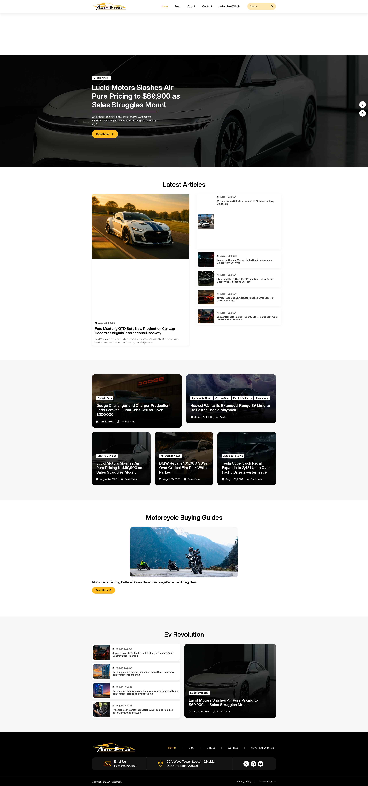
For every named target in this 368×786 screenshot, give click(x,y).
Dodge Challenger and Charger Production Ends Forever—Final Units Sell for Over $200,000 (132, 410)
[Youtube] (260, 764)
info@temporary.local (125, 766)
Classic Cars (105, 398)
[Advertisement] (86, 34)
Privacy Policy (243, 781)
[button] (362, 113)
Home (164, 6)
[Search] (272, 6)
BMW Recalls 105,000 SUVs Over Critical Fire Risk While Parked (183, 467)
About (191, 6)
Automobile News (201, 398)
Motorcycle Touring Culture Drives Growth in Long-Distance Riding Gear (144, 582)
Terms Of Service (267, 781)
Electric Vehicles (102, 78)
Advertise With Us (229, 6)
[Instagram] (253, 764)
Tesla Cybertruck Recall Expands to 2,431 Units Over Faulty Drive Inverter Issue (246, 467)
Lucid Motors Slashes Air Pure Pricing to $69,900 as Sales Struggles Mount (119, 467)
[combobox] (258, 6)
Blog (177, 6)
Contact (207, 6)
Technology (262, 398)
